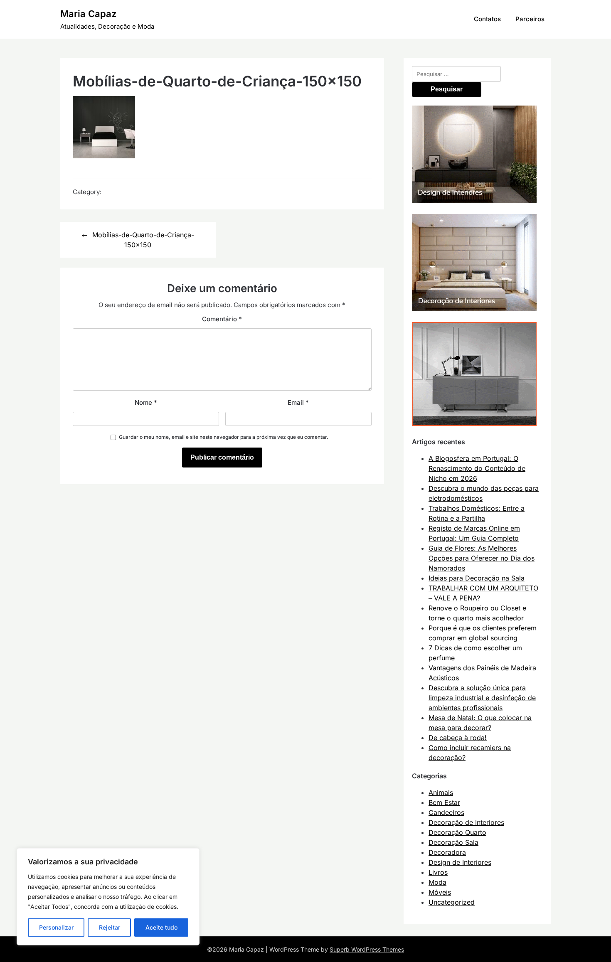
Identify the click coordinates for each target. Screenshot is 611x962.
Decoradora (447, 852)
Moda (437, 882)
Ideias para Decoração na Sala (477, 578)
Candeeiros (446, 812)
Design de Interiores (460, 862)
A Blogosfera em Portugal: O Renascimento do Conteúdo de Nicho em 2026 (477, 468)
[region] (108, 896)
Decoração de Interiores (466, 822)
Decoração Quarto (457, 832)
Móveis (440, 892)
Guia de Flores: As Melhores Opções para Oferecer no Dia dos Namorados (482, 558)
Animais (441, 792)
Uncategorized (452, 902)
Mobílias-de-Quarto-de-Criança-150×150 (143, 240)
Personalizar (56, 927)
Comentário (222, 319)
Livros (438, 872)
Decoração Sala (453, 842)
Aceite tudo (161, 927)
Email (298, 402)
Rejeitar (109, 927)
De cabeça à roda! (458, 737)
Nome (146, 402)
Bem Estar (444, 802)
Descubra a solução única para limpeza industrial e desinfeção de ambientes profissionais (482, 698)
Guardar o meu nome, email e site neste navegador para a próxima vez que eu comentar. (223, 437)
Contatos (487, 19)
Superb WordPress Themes (367, 949)
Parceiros (529, 19)
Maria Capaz (88, 13)
